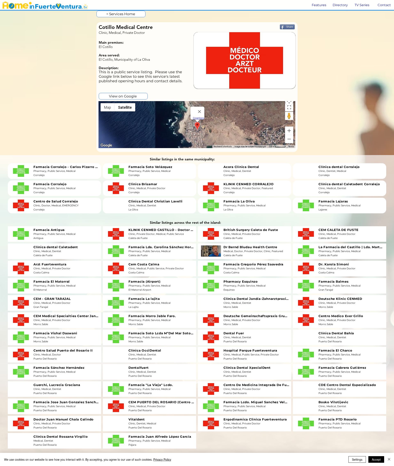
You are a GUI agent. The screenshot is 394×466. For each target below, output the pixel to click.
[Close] (389, 459)
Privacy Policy (162, 459)
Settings (357, 459)
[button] (318, 5)
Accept (376, 459)
